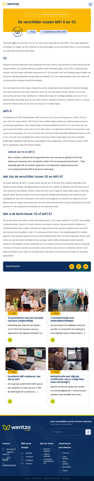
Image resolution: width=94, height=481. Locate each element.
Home (28, 14)
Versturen (88, 432)
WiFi (14, 43)
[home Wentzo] (10, 5)
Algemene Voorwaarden (52, 478)
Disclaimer (66, 478)
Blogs (35, 14)
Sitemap (27, 478)
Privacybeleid (37, 478)
